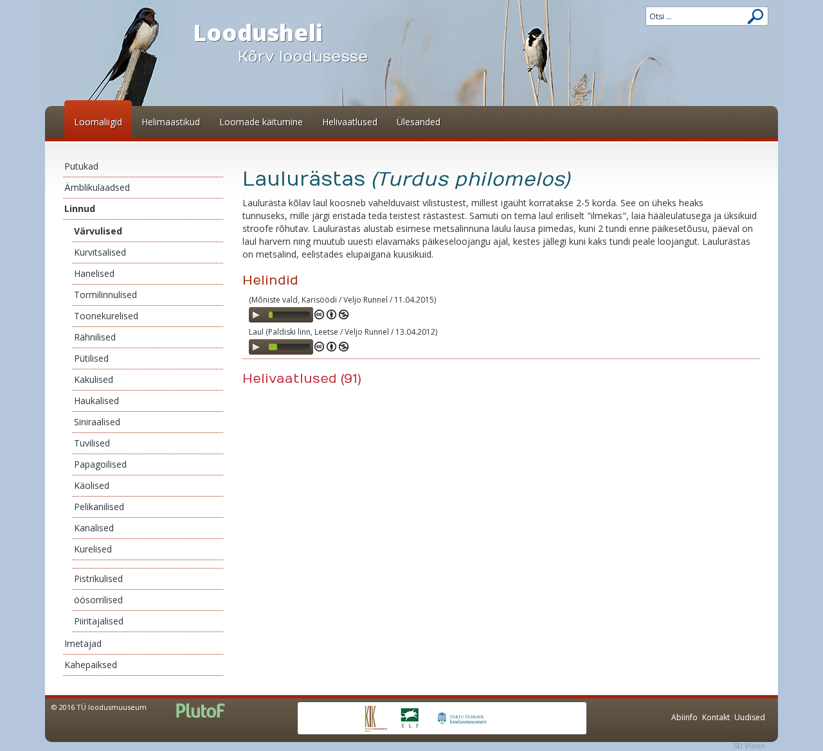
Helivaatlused (349, 122)
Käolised (91, 485)
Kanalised (94, 528)
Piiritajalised (98, 621)
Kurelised (93, 549)
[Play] (256, 315)
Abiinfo (684, 717)
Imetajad (83, 643)
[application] (281, 314)
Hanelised (94, 273)
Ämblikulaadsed (97, 187)
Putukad (81, 166)
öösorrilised (98, 600)
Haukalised (96, 400)
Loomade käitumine (261, 122)
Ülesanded (418, 122)
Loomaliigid (98, 122)
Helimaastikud (170, 122)
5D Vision (749, 745)
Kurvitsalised (100, 252)
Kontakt (716, 717)
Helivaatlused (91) (301, 378)
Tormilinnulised (105, 294)
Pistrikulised (98, 578)
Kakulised (93, 379)
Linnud (79, 208)
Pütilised (91, 358)
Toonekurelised (106, 316)
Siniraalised (97, 422)
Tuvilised (92, 443)
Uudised (749, 717)
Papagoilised (100, 464)
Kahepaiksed (90, 664)
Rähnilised (95, 337)
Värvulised (98, 231)
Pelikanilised (99, 506)
